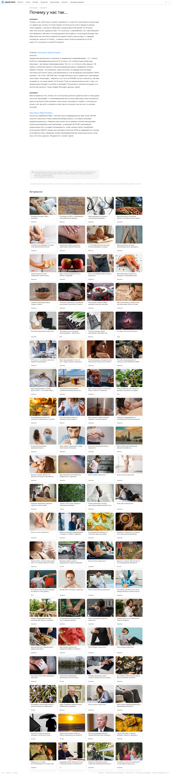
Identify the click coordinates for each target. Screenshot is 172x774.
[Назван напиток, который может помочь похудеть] (129, 612)
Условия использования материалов (114, 772)
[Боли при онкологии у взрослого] (43, 325)
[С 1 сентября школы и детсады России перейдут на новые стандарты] (100, 239)
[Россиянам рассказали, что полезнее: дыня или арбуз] (100, 526)
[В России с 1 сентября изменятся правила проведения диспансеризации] (43, 353)
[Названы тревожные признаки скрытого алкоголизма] (43, 497)
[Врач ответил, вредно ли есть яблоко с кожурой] (71, 267)
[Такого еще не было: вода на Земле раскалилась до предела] (71, 727)
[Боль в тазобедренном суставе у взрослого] (100, 267)
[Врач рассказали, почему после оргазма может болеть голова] (129, 296)
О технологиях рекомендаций (143, 772)
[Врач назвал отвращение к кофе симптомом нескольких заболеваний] (71, 440)
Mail (3, 772)
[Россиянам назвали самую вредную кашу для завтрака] (100, 296)
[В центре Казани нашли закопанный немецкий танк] (100, 325)
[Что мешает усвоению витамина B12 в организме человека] (129, 669)
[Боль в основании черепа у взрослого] (100, 612)
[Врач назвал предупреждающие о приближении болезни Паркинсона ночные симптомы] (129, 698)
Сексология (43, 7)
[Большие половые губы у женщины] (43, 210)
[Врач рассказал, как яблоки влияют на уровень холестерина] (129, 210)
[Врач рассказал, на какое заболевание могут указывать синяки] (129, 239)
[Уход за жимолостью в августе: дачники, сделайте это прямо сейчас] (129, 382)
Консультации (33, 7)
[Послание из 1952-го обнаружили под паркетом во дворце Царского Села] (71, 210)
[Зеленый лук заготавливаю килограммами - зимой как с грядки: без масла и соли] (71, 325)
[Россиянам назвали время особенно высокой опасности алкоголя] (71, 382)
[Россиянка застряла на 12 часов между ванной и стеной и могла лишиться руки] (129, 583)
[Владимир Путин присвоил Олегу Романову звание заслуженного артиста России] (71, 755)
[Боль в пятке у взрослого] (100, 554)
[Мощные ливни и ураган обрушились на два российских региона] (71, 554)
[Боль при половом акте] (129, 497)
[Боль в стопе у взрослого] (43, 526)
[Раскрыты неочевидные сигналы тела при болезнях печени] (43, 239)
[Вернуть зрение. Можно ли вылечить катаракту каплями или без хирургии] (43, 468)
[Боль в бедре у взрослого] (100, 641)
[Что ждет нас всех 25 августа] (129, 325)
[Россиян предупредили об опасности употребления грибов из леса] (129, 353)
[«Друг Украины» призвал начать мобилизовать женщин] (71, 698)
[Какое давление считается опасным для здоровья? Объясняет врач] (100, 210)
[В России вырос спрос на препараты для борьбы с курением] (71, 411)
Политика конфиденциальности (160, 772)
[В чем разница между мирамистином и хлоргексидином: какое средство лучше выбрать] (43, 440)
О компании (8, 772)
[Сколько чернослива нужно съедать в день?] (43, 296)
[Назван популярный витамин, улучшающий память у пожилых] (43, 612)
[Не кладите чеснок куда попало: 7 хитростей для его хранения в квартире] (43, 698)
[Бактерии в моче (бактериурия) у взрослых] (43, 669)
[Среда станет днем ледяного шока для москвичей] (71, 497)
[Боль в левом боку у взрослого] (100, 583)
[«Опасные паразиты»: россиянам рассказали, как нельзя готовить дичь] (71, 296)
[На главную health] (9, 2)
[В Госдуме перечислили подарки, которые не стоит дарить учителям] (43, 583)
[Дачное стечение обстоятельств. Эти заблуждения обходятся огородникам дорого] (129, 554)
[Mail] (2, 2)
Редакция (100, 772)
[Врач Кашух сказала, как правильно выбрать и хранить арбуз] (71, 641)
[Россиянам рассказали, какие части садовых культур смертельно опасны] (71, 612)
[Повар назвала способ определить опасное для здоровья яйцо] (43, 267)
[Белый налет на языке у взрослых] (71, 583)
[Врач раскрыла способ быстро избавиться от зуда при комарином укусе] (71, 468)
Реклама (15, 772)
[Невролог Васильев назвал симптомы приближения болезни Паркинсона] (100, 755)
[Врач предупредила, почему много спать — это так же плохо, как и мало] (43, 382)
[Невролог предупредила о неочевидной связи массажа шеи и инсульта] (129, 411)
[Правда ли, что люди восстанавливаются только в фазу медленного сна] (43, 755)
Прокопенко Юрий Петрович (49, 52)
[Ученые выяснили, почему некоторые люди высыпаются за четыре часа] (100, 497)
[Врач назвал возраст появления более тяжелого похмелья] (100, 382)
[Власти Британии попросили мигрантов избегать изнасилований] (129, 440)
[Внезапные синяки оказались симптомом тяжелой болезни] (71, 239)
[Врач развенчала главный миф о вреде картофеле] (43, 641)
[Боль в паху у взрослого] (129, 641)
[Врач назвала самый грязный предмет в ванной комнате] (100, 411)
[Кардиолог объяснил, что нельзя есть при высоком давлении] (129, 526)
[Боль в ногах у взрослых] (129, 468)
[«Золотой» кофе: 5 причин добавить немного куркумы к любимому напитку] (129, 727)
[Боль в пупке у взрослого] (100, 468)
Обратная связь (130, 772)
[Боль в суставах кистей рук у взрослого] (100, 440)
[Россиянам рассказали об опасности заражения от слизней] (43, 411)
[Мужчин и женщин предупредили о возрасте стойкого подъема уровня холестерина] (71, 526)
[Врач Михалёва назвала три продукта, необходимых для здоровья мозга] (129, 267)
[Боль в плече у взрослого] (100, 698)
